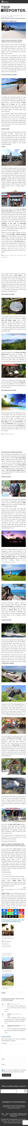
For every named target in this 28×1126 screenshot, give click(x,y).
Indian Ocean (14, 62)
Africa (2, 15)
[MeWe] (4, 913)
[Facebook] (4, 910)
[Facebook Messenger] (16, 913)
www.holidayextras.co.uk (11, 889)
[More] (21, 916)
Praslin (20, 15)
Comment (4, 1043)
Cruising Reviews (6, 1105)
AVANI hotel (23, 428)
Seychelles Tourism (6, 874)
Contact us (5, 1115)
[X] (4, 916)
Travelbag (3, 848)
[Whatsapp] (10, 913)
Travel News (13, 1106)
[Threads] (10, 916)
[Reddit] (10, 910)
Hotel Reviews (11, 1108)
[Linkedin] (16, 910)
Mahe (11, 15)
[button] (2, 2)
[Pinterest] (21, 910)
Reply (6, 1032)
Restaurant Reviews (20, 1106)
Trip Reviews (10, 17)
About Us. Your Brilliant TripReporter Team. (16, 1113)
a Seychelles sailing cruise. (11, 118)
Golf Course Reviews (20, 1105)
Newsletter (15, 15)
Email (3, 1064)
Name (3, 1059)
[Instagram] (21, 913)
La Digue (7, 15)
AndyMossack (13, 21)
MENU (6, 2)
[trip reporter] (14, 11)
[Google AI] (16, 916)
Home (2, 1113)
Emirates (3, 876)
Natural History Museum (17, 248)
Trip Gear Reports (6, 1106)
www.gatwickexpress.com (9, 907)
